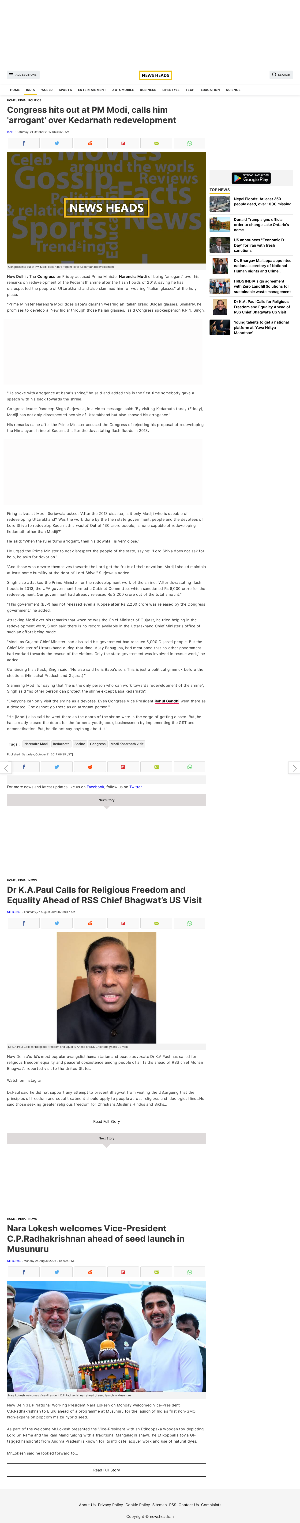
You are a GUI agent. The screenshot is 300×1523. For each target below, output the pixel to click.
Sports (65, 90)
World (47, 90)
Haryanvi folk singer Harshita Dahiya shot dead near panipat (294, 768)
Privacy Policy (110, 1504)
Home (15, 90)
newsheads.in (162, 1516)
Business (148, 90)
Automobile (123, 90)
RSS (172, 1504)
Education (210, 90)
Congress (46, 276)
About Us (87, 1504)
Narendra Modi (133, 276)
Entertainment (92, 90)
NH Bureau (14, 912)
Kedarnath (61, 744)
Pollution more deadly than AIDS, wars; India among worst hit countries (6, 768)
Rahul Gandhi (167, 701)
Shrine (80, 744)
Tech (190, 90)
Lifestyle (171, 90)
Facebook (95, 786)
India (30, 90)
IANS (10, 132)
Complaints (211, 1504)
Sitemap (159, 1504)
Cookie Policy (137, 1504)
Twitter (135, 786)
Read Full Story (106, 1121)
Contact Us (189, 1504)
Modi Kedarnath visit (127, 744)
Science (233, 90)
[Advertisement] (150, 33)
